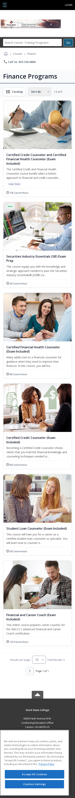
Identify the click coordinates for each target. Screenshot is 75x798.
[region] (34, 763)
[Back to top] (37, 713)
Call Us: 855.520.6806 (19, 62)
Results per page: (20, 659)
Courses (17, 53)
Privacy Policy (46, 764)
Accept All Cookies (34, 774)
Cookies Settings (34, 784)
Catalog (17, 91)
